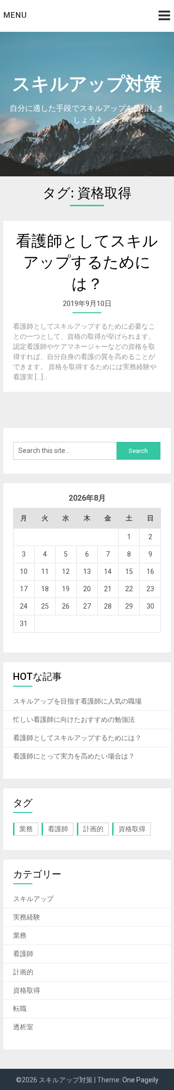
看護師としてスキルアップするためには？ (87, 262)
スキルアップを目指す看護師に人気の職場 (77, 701)
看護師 (58, 829)
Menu (15, 15)
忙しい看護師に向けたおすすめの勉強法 (74, 719)
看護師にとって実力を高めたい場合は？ (74, 756)
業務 (26, 829)
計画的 (93, 829)
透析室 (23, 1027)
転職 (20, 1008)
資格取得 (131, 829)
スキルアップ (33, 899)
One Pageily (140, 1080)
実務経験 (26, 917)
